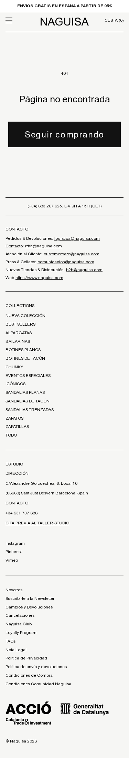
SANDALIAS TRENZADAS (30, 409)
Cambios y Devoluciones (29, 607)
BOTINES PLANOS (23, 349)
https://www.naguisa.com (39, 277)
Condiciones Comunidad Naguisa (38, 684)
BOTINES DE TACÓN (25, 358)
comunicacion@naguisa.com (65, 261)
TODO (11, 435)
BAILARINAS (18, 341)
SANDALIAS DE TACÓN (28, 401)
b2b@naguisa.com (84, 269)
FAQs (10, 641)
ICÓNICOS (15, 383)
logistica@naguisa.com (77, 238)
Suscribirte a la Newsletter (30, 598)
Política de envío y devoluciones (36, 666)
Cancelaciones (20, 615)
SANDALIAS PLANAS (25, 392)
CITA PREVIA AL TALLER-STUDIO (37, 523)
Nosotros (14, 589)
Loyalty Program (21, 632)
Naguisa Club (19, 624)
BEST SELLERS (20, 324)
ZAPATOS (14, 418)
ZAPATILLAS (17, 426)
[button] (20, 20)
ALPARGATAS (19, 332)
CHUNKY (14, 367)
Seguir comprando (64, 134)
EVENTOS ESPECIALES (28, 375)
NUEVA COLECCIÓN (25, 315)
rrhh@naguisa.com (43, 246)
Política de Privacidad (26, 658)
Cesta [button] (114, 20)
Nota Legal (16, 649)
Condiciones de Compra (29, 675)
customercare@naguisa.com (71, 254)
